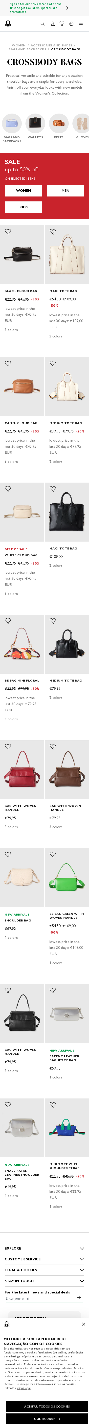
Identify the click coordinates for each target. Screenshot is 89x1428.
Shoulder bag (18, 920)
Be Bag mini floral (22, 680)
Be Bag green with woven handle (66, 915)
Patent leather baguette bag (64, 1058)
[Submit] (79, 1297)
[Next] (67, 8)
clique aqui (24, 1388)
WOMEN (23, 191)
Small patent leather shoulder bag (22, 1174)
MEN (65, 191)
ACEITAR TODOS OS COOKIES (47, 1406)
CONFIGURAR (44, 1419)
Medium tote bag (65, 423)
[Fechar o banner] (83, 1324)
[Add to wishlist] (8, 232)
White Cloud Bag (21, 555)
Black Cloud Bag (21, 291)
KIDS (24, 207)
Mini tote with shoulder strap (64, 1166)
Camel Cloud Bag (21, 423)
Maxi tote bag (63, 291)
